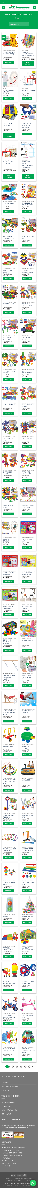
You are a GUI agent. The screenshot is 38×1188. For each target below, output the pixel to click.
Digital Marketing (28, 1185)
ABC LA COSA (26, 780)
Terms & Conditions (8, 1102)
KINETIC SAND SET (28, 640)
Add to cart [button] (8, 62)
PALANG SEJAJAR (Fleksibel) (27, 711)
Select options (27, 64)
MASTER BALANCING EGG (9, 982)
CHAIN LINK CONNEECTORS (27, 305)
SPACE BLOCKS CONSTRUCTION (27, 204)
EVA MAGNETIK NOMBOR (8, 573)
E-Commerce (15, 1185)
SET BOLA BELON (27, 916)
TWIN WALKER (8, 746)
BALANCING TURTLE (26, 747)
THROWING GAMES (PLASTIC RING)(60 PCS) (9, 781)
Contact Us (5, 1090)
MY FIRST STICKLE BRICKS (9, 372)
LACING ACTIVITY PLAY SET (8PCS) (9, 53)
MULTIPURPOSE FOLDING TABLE (27, 607)
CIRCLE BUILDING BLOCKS (28, 405)
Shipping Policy (7, 1114)
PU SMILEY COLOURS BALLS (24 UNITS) (28, 1050)
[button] (3, 7)
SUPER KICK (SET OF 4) (27, 816)
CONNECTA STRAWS (7, 540)
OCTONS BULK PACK (8, 439)
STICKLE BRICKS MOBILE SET (27, 338)
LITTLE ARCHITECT (9, 405)
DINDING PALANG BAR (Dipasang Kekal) (9, 677)
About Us (5, 1082)
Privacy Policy (6, 1106)
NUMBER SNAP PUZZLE (8, 506)
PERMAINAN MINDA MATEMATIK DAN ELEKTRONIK (28, 164)
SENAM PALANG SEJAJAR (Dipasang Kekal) (9, 712)
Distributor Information (10, 1086)
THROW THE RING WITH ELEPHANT (9, 1049)
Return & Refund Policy (10, 1110)
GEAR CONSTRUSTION (27, 372)
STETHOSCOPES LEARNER (8, 91)
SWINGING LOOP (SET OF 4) (8, 816)
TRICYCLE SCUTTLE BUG (28, 1016)
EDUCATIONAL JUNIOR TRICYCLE (9, 1016)
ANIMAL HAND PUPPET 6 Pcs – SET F (28, 677)
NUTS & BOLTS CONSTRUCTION (8, 237)
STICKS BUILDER (27, 438)
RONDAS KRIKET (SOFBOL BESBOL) (27, 850)
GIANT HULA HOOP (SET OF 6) (9, 850)
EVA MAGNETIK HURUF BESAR (27, 573)
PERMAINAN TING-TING (9, 883)
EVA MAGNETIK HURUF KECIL (8, 607)
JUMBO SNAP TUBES (7, 271)
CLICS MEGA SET (8, 304)
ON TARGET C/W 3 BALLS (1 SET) (28, 982)
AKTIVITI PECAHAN (28, 90)
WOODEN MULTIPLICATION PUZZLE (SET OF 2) (28, 54)
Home (7, 14)
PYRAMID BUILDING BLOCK (27, 271)
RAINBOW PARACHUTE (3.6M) (28, 949)
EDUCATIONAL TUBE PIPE (8, 338)
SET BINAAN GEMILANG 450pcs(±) (7, 641)
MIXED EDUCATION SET (28, 237)
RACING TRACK (8, 203)
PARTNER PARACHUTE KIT (8, 949)
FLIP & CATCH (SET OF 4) (28, 883)
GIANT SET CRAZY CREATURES (28, 506)
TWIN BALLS (7, 916)
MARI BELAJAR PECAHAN (8, 162)
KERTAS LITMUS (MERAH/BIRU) (8, 124)
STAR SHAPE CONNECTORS (26, 473)
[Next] (31, 1066)
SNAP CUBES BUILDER (7, 473)
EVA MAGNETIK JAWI (27, 540)
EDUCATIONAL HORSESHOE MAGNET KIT (27, 125)
